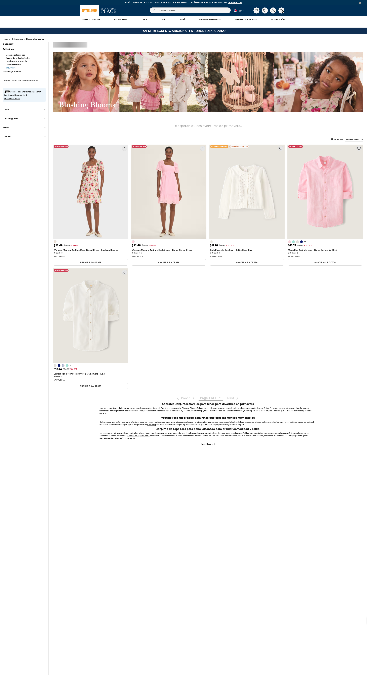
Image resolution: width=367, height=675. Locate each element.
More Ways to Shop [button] (12, 71)
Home (5, 39)
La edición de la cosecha (16, 61)
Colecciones (17, 39)
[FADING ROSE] (55, 241)
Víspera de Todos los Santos (18, 58)
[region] (183, 2)
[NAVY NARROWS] (301, 241)
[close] (360, 3)
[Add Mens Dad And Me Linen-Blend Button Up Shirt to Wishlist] (359, 148)
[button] (237, 11)
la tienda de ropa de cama (138, 435)
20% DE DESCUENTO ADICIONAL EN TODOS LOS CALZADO (183, 31)
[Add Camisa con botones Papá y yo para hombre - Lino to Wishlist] (124, 272)
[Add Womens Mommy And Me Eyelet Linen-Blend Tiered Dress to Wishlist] (202, 148)
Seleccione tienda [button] (12, 98)
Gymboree (246, 410)
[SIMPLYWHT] (211, 241)
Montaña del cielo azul (15, 55)
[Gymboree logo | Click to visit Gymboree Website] (89, 10)
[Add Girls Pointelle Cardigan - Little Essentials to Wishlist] (280, 148)
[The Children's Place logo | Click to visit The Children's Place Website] (108, 10)
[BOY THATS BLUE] (63, 365)
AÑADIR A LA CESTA (90, 262)
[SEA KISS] (293, 241)
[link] (256, 10)
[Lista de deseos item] (266, 12)
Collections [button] (8, 49)
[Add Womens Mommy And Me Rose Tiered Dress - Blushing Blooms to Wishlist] (124, 148)
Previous (187, 398)
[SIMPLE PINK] (133, 241)
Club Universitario (13, 64)
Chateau (151, 424)
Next (230, 398)
